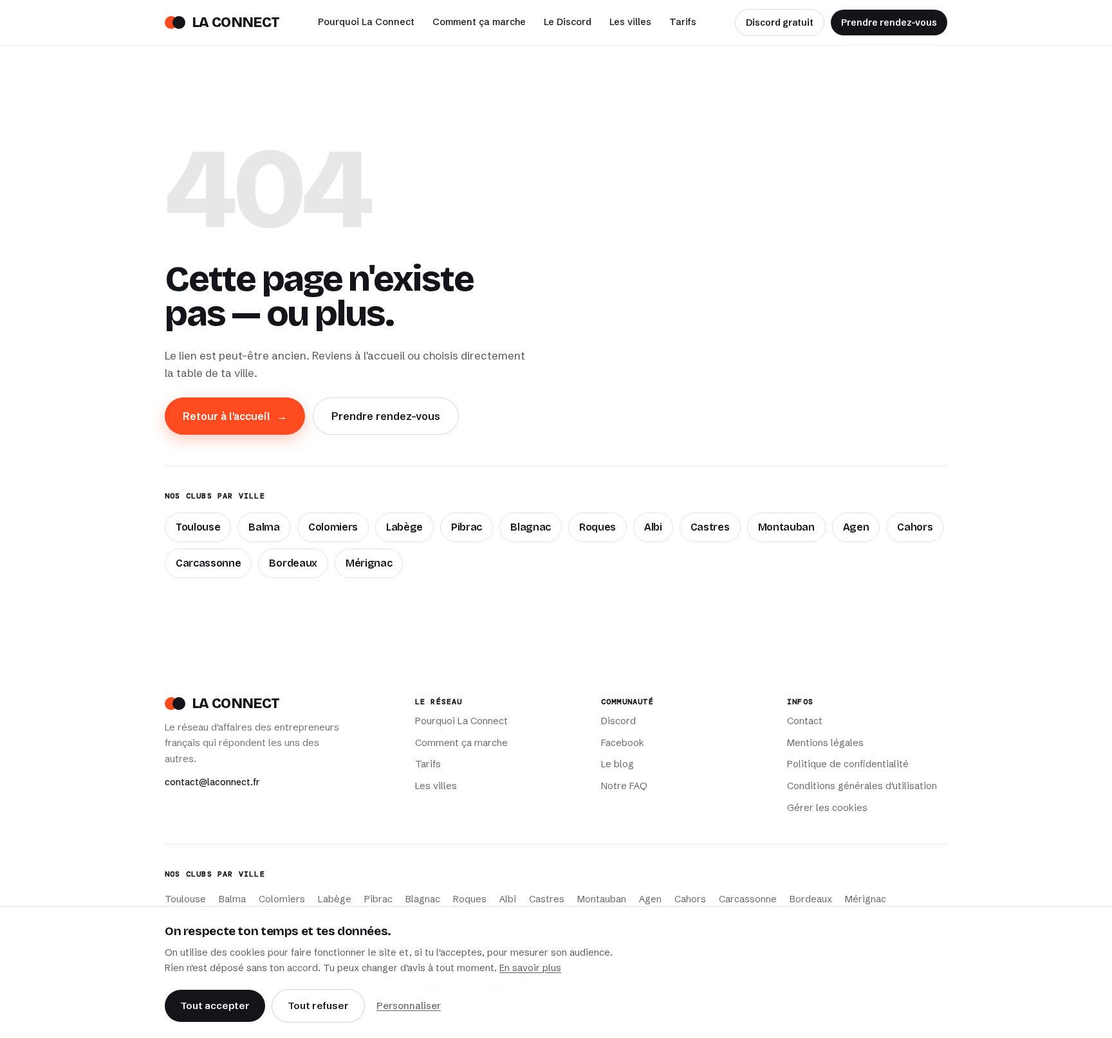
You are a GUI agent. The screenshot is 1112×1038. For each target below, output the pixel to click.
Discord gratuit (779, 22)
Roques (597, 527)
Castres (710, 527)
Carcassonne (208, 563)
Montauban (786, 527)
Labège (404, 527)
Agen (856, 527)
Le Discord (567, 22)
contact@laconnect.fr (212, 782)
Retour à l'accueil (235, 416)
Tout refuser (318, 1005)
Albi (653, 527)
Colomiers (333, 527)
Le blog (617, 764)
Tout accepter (215, 1005)
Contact (804, 721)
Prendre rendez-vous (889, 22)
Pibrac (466, 527)
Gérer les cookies (827, 808)
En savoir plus (530, 968)
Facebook (622, 743)
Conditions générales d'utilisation (862, 786)
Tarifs (682, 22)
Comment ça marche (479, 22)
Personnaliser (408, 1005)
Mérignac (369, 563)
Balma (263, 527)
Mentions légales (825, 743)
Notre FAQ (624, 786)
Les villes (630, 22)
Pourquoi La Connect (366, 22)
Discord (618, 721)
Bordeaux (293, 563)
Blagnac (530, 527)
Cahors (914, 527)
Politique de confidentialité (848, 764)
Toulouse (198, 527)
